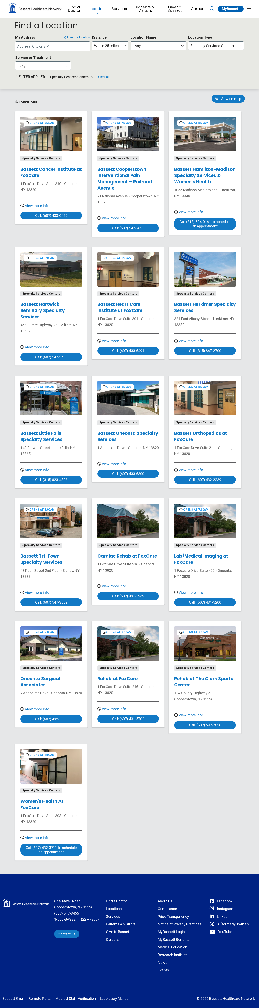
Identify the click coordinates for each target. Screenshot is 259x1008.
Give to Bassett (175, 9)
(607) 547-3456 (66, 913)
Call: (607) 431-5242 (128, 596)
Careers (198, 8)
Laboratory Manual (114, 998)
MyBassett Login (171, 932)
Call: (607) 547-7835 (128, 228)
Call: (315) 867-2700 (205, 351)
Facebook (224, 901)
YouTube (225, 932)
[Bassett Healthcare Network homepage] (35, 8)
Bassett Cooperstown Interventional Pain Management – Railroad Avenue (124, 178)
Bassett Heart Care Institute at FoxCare (119, 307)
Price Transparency (173, 916)
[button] (249, 8)
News (162, 962)
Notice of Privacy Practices (180, 924)
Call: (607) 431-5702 (128, 719)
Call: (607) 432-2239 (205, 480)
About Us (165, 901)
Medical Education (172, 947)
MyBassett (231, 9)
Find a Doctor (74, 9)
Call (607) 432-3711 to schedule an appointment (51, 849)
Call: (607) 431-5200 (205, 602)
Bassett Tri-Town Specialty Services (41, 559)
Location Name (143, 37)
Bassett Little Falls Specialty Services (41, 436)
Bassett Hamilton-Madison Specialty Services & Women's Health (205, 175)
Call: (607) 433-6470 (51, 215)
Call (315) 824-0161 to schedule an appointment (205, 224)
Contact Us (67, 934)
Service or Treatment (33, 57)
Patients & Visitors (145, 9)
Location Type (200, 37)
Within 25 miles (106, 46)
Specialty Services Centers (69, 77)
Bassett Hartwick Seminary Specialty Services (42, 310)
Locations (98, 8)
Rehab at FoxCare (117, 678)
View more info (36, 205)
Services (119, 8)
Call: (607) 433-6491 (128, 351)
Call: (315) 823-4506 (51, 480)
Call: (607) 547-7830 (205, 725)
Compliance (167, 909)
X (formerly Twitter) (233, 924)
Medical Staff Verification (75, 998)
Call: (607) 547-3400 (51, 357)
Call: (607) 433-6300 (128, 474)
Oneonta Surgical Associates (40, 681)
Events (163, 970)
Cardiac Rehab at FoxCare (127, 556)
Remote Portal (40, 998)
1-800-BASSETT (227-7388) (76, 919)
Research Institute (173, 955)
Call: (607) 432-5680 (51, 719)
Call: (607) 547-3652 (51, 602)
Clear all (103, 77)
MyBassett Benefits (174, 939)
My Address (25, 37)
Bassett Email (13, 998)
